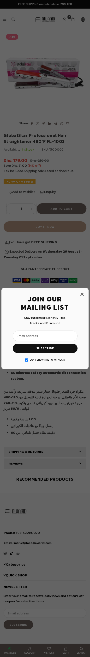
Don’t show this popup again (47, 360)
